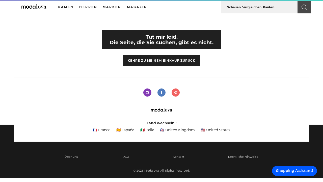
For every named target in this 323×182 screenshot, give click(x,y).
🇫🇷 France (101, 130)
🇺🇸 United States (215, 130)
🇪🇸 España (125, 130)
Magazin (137, 7)
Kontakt (178, 156)
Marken (112, 7)
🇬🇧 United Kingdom (177, 130)
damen (66, 7)
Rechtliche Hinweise (243, 156)
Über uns (71, 156)
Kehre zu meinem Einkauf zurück (162, 60)
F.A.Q (125, 156)
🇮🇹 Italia (147, 130)
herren (88, 7)
